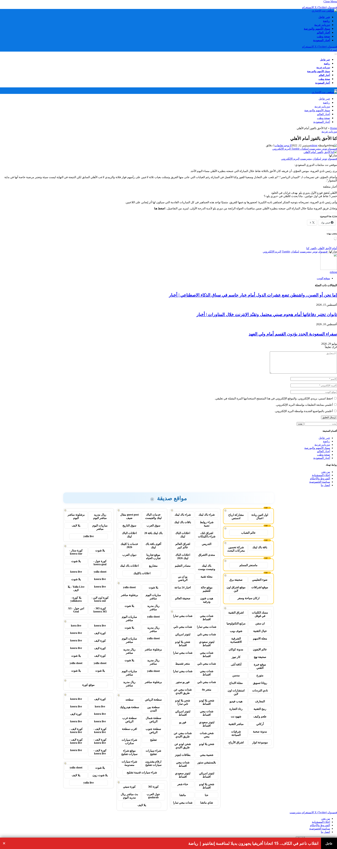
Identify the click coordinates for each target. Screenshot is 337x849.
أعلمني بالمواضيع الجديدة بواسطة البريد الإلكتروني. (304, 411)
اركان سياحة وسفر (248, 598)
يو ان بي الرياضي (182, 578)
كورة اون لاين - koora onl (100, 599)
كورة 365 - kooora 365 (100, 610)
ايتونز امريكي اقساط (182, 713)
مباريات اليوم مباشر (153, 596)
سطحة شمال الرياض (153, 720)
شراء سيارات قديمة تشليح (142, 772)
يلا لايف (142, 805)
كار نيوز (236, 656)
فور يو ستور (183, 682)
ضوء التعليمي (259, 579)
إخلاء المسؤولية (321, 475)
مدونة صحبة (260, 731)
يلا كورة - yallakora (76, 599)
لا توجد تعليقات (283, 145)
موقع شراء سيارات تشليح (129, 752)
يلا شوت (153, 587)
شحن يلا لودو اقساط (182, 643)
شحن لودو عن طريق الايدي (182, 745)
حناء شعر (182, 784)
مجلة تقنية (207, 576)
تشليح (153, 739)
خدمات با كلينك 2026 (129, 545)
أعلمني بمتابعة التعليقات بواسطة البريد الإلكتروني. (304, 404)
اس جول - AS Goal (76, 610)
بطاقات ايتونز (182, 754)
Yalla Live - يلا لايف (76, 588)
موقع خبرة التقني (260, 666)
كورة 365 (153, 786)
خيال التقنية (260, 630)
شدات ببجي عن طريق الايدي (183, 691)
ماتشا (182, 795)
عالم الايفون (260, 649)
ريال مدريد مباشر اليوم (100, 516)
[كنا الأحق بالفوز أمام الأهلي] (320, 152)
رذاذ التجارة (236, 708)
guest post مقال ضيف (129, 516)
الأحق (328, 248)
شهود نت (236, 716)
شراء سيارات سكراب (129, 741)
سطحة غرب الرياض (129, 720)
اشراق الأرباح (236, 742)
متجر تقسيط (182, 663)
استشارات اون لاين (236, 692)
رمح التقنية (260, 708)
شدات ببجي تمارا (182, 615)
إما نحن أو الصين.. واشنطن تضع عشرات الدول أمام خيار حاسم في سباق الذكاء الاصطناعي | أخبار (253, 295)
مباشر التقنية (236, 723)
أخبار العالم (323, 32)
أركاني (260, 723)
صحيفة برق (236, 579)
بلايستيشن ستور (206, 762)
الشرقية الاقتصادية (236, 640)
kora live (76, 625)
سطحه (129, 699)
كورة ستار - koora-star (76, 552)
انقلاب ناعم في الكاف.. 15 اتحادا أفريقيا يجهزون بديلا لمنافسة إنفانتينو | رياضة (253, 843)
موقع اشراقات (259, 587)
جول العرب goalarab (153, 796)
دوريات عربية (322, 25)
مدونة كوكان (236, 649)
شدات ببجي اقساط (206, 617)
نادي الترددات (260, 690)
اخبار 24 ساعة (182, 587)
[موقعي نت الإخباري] (324, 10)
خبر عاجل (324, 17)
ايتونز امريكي (182, 634)
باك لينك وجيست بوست (206, 567)
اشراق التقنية (236, 612)
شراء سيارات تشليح (153, 752)
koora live (76, 571)
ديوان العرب (129, 554)
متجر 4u (206, 689)
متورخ (259, 675)
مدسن (236, 675)
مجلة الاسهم (260, 638)
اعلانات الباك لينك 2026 (182, 556)
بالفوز (313, 248)
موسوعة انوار (260, 742)
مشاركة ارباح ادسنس (236, 516)
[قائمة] (336, 54)
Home (333, 128)
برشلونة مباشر (129, 594)
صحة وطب (323, 36)
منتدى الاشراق (206, 554)
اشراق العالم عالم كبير (182, 545)
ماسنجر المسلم (248, 565)
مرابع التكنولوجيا (236, 623)
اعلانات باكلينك (141, 573)
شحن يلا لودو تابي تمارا (182, 702)
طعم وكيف (259, 716)
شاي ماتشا (206, 802)
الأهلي (321, 248)
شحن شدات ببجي (207, 735)
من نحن (325, 471)
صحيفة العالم (182, 598)
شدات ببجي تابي (182, 626)
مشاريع (153, 565)
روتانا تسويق (260, 682)
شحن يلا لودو (206, 743)
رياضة (326, 21)
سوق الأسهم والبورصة (317, 29)
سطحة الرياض (153, 699)
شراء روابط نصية (206, 524)
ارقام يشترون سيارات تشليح (153, 763)
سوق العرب (153, 525)
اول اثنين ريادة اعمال (260, 516)
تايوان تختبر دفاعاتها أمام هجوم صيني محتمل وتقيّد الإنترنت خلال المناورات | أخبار (267, 314)
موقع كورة (88, 684)
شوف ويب (236, 630)
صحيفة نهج (260, 656)
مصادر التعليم (183, 565)
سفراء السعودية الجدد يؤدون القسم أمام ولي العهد (293, 334)
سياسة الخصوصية (319, 481)
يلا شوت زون (100, 775)
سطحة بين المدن (153, 709)
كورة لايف (100, 633)
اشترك (333, 50)
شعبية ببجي (206, 754)
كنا (307, 248)
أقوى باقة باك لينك (153, 545)
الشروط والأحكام (320, 478)
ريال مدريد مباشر (153, 607)
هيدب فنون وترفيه (206, 600)
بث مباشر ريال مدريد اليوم (129, 796)
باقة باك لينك (259, 547)
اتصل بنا (325, 485)
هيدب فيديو (236, 701)
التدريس (206, 543)
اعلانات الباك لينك (182, 535)
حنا (206, 795)
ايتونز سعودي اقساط (206, 643)
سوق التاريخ (129, 525)
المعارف (260, 701)
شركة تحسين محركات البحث (236, 549)
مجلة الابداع (236, 682)
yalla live (88, 536)
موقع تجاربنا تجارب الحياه (153, 556)
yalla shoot (129, 587)
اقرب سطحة (129, 728)
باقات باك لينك (182, 522)
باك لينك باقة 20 (153, 533)
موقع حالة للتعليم (207, 589)
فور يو (182, 722)
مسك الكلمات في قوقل (260, 614)
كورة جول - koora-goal (100, 563)
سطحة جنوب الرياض (153, 730)
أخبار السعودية (321, 40)
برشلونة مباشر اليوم (76, 516)
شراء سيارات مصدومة (129, 763)
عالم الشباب (248, 532)
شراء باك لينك (207, 514)
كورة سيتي (129, 786)
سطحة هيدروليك (129, 707)
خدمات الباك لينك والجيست (153, 516)
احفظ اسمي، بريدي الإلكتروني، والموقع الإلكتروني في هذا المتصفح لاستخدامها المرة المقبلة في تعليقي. (274, 398)
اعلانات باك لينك (129, 565)
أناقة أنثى (236, 664)
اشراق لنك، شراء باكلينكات (206, 535)
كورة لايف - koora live (100, 730)
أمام (334, 248)
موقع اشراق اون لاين (236, 589)
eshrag (313, 145)
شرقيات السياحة (236, 733)
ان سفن (260, 623)
